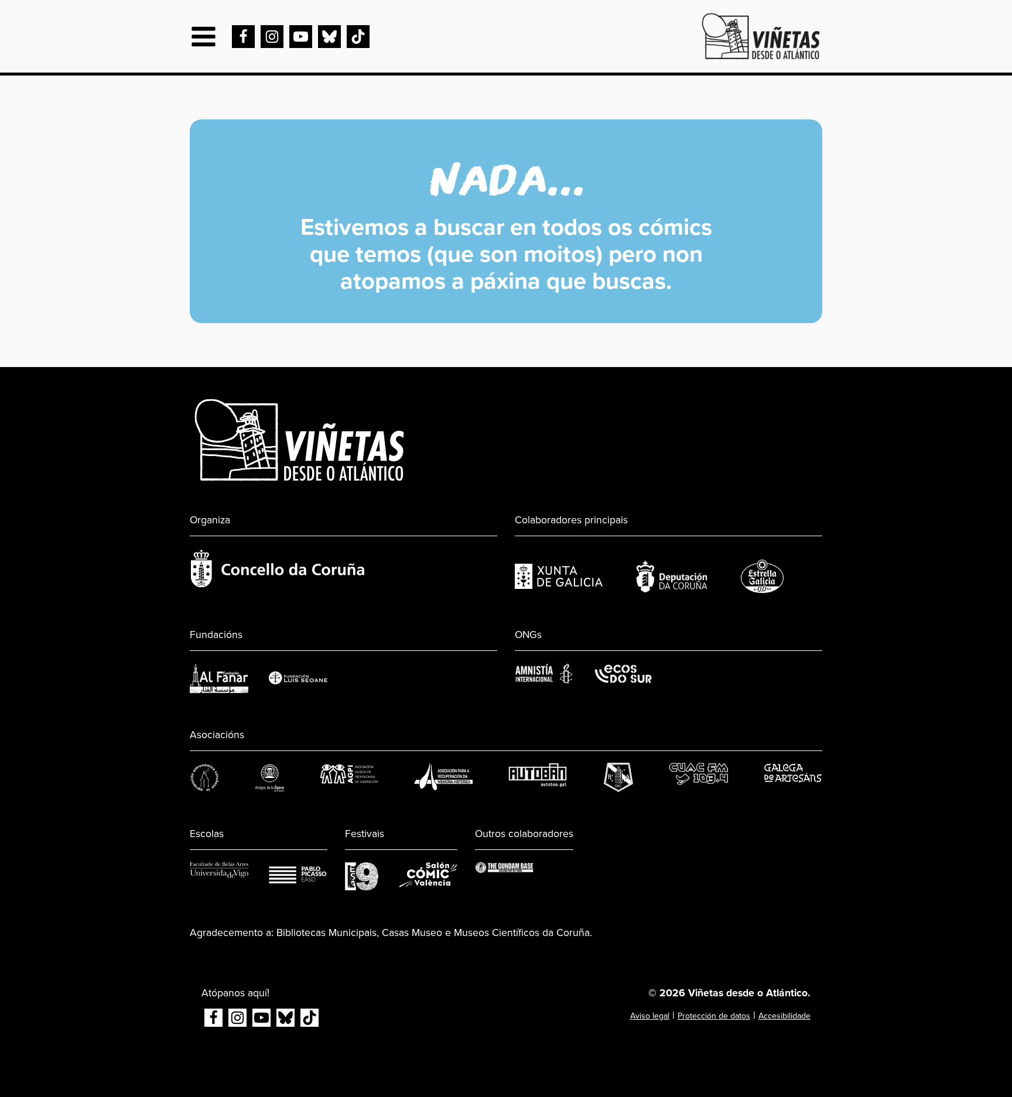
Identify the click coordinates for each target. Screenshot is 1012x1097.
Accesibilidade (784, 1015)
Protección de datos (714, 1015)
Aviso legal (649, 1015)
